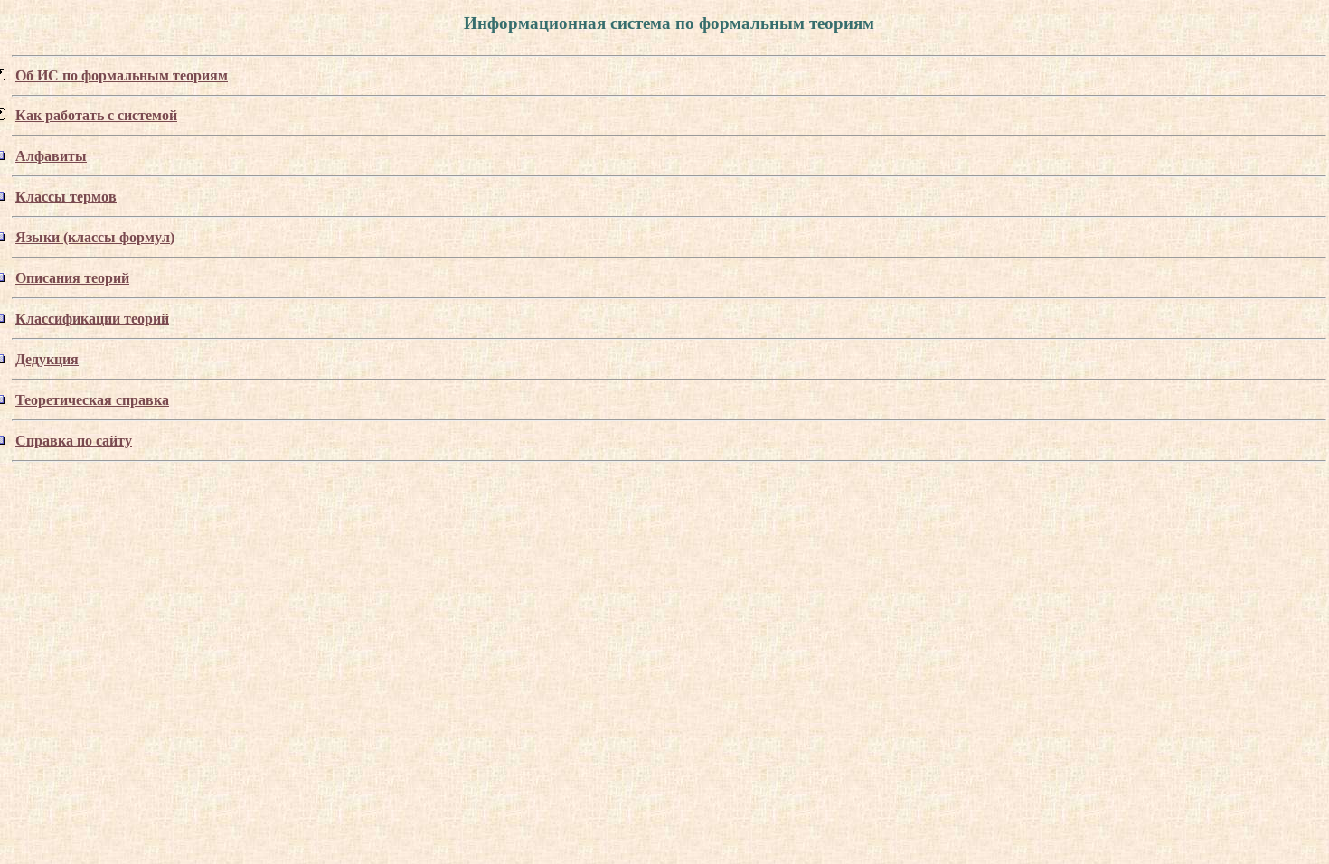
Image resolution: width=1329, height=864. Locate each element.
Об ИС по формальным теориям (121, 75)
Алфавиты (51, 156)
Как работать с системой (96, 115)
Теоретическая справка (92, 400)
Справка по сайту (73, 440)
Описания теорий (72, 278)
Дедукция (47, 359)
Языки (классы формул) (94, 237)
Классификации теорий (92, 318)
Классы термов (66, 196)
